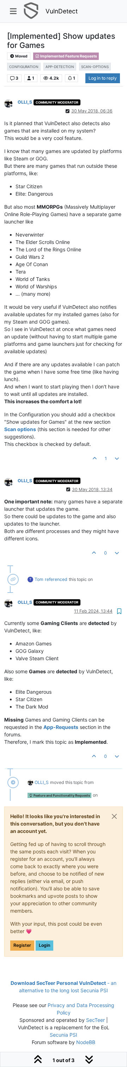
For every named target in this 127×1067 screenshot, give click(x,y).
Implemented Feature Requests (68, 56)
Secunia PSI (63, 1035)
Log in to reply (103, 78)
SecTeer (95, 1020)
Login (44, 945)
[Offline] (11, 103)
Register (22, 945)
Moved (21, 56)
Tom (39, 579)
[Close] (114, 816)
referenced (56, 579)
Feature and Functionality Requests (61, 795)
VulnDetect (62, 11)
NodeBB (85, 1042)
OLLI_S (25, 102)
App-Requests (60, 727)
